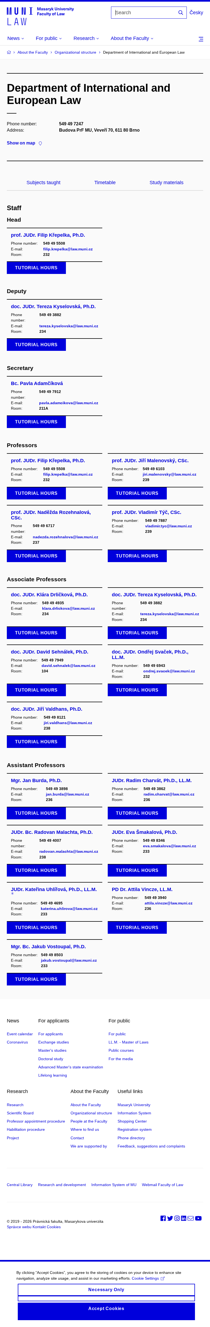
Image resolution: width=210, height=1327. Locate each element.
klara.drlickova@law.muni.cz (68, 608)
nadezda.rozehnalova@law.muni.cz (65, 537)
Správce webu (19, 1227)
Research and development (62, 1185)
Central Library (20, 1185)
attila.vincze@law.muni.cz (168, 903)
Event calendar (20, 1034)
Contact (77, 1138)
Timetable (105, 182)
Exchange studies (53, 1042)
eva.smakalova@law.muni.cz (169, 846)
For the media (121, 1059)
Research (15, 1105)
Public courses (121, 1050)
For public (117, 1034)
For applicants (50, 1034)
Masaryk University (134, 1105)
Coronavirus (17, 1042)
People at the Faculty (89, 1121)
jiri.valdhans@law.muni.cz (68, 723)
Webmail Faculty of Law (162, 1185)
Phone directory (131, 1138)
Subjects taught (43, 182)
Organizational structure (75, 52)
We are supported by (89, 1146)
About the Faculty (33, 52)
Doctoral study (50, 1059)
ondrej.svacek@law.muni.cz (169, 671)
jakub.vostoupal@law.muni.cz (69, 960)
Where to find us (85, 1129)
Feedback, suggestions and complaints (151, 1146)
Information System (134, 1113)
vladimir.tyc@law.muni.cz (168, 526)
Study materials (166, 182)
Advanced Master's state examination (70, 1067)
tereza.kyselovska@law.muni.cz (68, 326)
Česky (196, 12)
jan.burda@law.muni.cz (67, 794)
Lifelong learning (52, 1075)
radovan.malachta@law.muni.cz (68, 851)
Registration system (135, 1129)
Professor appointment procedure (36, 1121)
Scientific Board (20, 1113)
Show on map (21, 143)
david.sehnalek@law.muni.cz (68, 665)
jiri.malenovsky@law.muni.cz (169, 474)
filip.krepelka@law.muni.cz (68, 249)
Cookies (54, 1227)
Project (13, 1138)
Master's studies (52, 1050)
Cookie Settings (145, 1278)
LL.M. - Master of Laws (128, 1042)
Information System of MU (113, 1185)
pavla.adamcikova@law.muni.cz (68, 403)
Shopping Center (132, 1121)
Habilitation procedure (26, 1129)
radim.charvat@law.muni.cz (169, 794)
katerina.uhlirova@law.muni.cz (69, 908)
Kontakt (39, 1227)
